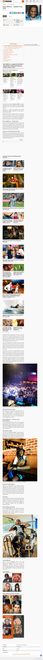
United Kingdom (19, 22)
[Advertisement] (21, 34)
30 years (7, 25)
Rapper (4, 10)
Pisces (17, 25)
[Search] (23, 1)
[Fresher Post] (7, 1)
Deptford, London (18, 21)
